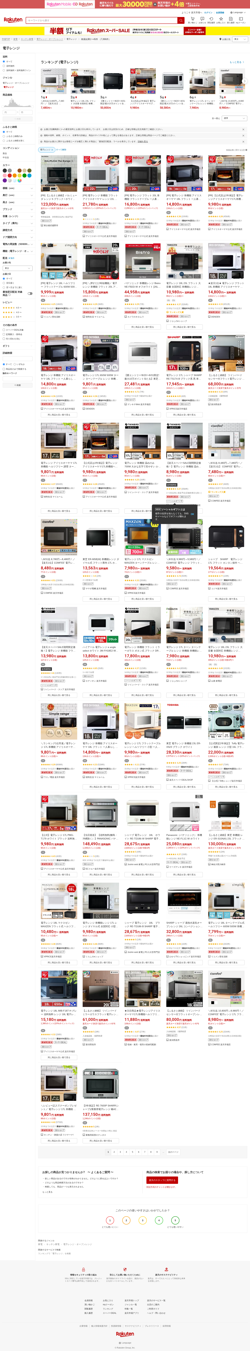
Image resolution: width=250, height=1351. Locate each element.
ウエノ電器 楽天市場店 (54, 777)
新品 (5, 153)
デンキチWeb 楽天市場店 (139, 404)
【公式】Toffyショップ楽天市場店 (226, 781)
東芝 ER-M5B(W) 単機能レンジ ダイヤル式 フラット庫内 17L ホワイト (101, 563)
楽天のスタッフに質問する (162, 1180)
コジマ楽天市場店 (219, 589)
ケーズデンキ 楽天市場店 (180, 867)
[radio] (4, 61)
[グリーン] (24, 175)
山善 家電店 (216, 681)
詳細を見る (143, 141)
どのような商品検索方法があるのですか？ (64, 1182)
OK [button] (192, 514)
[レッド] (10, 175)
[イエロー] (20, 175)
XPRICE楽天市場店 (178, 409)
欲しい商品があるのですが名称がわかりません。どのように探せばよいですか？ (81, 1178)
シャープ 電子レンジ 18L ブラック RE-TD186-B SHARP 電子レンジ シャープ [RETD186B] (142, 926)
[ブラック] (5, 171)
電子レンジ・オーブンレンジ (50, 39)
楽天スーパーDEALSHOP (181, 780)
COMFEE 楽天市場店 (221, 501)
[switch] (30, 293)
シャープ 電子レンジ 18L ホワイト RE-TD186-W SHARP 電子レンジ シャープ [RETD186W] (142, 839)
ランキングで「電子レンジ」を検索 (54, 1253)
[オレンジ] (15, 175)
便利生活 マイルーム (95, 317)
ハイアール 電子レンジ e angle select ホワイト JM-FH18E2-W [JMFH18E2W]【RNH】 (99, 651)
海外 (12, 258)
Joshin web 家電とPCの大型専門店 (144, 864)
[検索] (181, 20)
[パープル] (5, 180)
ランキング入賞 (176, 312)
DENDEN (215, 317)
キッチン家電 (27, 39)
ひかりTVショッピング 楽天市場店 (185, 957)
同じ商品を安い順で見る (142, 327)
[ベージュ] (24, 171)
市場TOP (6, 39)
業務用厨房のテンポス (96, 1135)
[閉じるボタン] (243, 129)
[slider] (3, 106)
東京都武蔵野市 (51, 225)
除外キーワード (10, 373)
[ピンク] (5, 175)
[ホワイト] (15, 171)
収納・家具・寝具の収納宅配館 (142, 1045)
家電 (15, 39)
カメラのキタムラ (136, 317)
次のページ (173, 1152)
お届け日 (7, 274)
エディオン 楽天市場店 (96, 681)
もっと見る (47, 1192)
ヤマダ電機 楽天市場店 (96, 589)
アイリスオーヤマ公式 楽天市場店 (101, 236)
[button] (238, 13)
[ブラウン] (20, 171)
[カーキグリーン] (29, 171)
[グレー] (10, 171)
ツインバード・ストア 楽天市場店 (143, 492)
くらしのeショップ (178, 321)
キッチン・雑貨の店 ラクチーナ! (58, 1135)
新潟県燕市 (216, 404)
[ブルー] (29, 175)
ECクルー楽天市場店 (95, 869)
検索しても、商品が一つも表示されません (64, 1187)
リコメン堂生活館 (52, 317)
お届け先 (7, 263)
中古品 (6, 157)
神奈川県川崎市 (218, 864)
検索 (19, 119)
